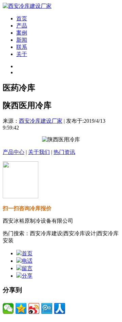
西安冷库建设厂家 (40, 121)
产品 (21, 25)
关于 (21, 54)
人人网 (59, 308)
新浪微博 (33, 308)
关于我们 (39, 152)
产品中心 (13, 152)
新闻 (21, 40)
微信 (8, 308)
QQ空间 (21, 308)
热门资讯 (64, 152)
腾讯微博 (46, 308)
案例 (21, 33)
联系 (21, 47)
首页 (21, 18)
